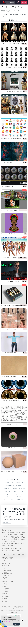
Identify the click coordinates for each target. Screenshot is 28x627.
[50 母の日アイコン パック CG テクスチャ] (14, 127)
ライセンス (5, 591)
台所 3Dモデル (10, 485)
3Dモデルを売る (6, 570)
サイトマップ (14, 612)
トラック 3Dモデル (9, 500)
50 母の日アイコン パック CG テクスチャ (11, 138)
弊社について (6, 530)
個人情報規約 (5, 596)
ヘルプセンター (6, 586)
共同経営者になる (7, 573)
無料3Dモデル (6, 565)
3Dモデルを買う (7, 558)
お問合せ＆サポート (9, 581)
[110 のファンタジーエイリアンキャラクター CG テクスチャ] (14, 32)
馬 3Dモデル (19, 485)
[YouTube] (22, 620)
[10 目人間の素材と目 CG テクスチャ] (14, 175)
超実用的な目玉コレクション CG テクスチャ (11, 305)
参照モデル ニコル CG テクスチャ (9, 352)
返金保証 (4, 601)
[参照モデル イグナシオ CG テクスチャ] (14, 318)
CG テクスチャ (6, 568)
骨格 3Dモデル (20, 500)
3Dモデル (5, 560)
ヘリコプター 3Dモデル (8, 497)
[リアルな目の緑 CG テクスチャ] (14, 437)
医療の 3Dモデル (19, 494)
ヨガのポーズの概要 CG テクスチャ (9, 424)
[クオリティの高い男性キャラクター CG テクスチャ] (14, 270)
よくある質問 (5, 589)
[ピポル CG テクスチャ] (14, 151)
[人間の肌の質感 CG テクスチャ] (14, 365)
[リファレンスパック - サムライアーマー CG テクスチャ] (14, 104)
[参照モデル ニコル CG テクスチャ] (14, 342)
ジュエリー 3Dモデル (19, 491)
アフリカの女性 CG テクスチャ (8, 234)
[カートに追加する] (21, 40)
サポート (4, 584)
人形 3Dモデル (9, 494)
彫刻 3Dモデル (9, 482)
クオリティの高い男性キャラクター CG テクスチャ (13, 281)
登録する (24, 2)
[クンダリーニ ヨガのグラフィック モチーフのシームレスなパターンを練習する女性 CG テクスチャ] (14, 56)
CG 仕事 (4, 578)
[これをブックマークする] (24, 40)
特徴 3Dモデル (19, 482)
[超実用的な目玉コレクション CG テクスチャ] (14, 294)
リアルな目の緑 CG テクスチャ (8, 448)
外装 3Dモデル (7, 488)
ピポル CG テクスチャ (6, 162)
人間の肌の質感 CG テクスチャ (8, 376)
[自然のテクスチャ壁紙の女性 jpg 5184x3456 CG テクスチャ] (14, 199)
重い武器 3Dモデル (21, 497)
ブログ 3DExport (6, 575)
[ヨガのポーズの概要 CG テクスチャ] (14, 413)
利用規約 (4, 599)
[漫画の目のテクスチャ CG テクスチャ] (14, 389)
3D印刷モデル (6, 563)
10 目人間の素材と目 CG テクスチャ (10, 186)
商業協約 (4, 594)
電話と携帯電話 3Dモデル (19, 488)
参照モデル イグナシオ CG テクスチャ (10, 329)
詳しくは (8, 621)
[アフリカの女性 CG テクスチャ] (14, 223)
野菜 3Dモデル (8, 491)
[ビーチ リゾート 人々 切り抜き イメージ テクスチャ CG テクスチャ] (14, 246)
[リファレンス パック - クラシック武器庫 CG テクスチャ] (14, 80)
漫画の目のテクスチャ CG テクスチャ (10, 400)
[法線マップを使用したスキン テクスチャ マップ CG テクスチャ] (14, 460)
